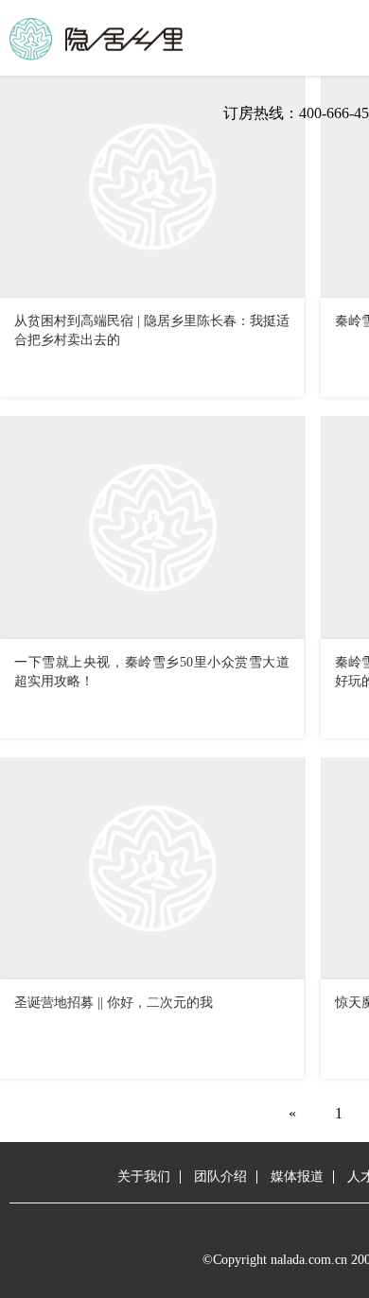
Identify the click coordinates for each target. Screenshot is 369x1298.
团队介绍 (220, 1176)
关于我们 (143, 1176)
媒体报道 (297, 1176)
